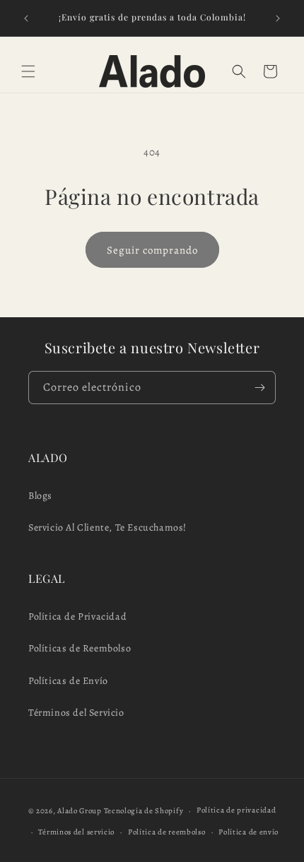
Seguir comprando (152, 250)
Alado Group (79, 810)
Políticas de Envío (68, 680)
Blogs (40, 495)
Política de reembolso (167, 832)
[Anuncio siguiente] (277, 18)
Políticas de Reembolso (79, 648)
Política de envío (248, 832)
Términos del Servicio (76, 712)
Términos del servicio (76, 832)
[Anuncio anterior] (26, 18)
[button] (28, 71)
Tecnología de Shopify (144, 810)
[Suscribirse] (259, 387)
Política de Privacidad (77, 616)
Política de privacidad (236, 810)
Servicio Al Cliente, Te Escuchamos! (107, 527)
